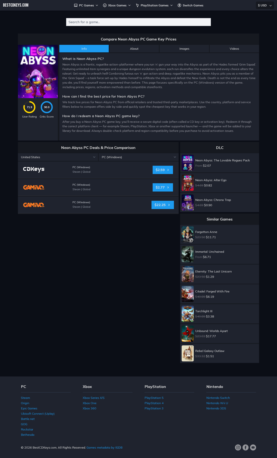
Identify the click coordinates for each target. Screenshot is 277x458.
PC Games (86, 5)
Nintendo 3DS (216, 408)
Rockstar (27, 429)
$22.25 (160, 205)
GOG (24, 424)
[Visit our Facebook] (246, 447)
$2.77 (160, 187)
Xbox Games (117, 5)
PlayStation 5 (154, 398)
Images (184, 48)
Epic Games (29, 408)
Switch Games (193, 5)
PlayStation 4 (154, 403)
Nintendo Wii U (217, 403)
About (134, 48)
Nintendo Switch (218, 398)
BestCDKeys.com (45, 447)
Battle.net (28, 419)
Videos (234, 48)
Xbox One (89, 403)
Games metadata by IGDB (104, 447)
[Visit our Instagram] (238, 447)
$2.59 (160, 170)
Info (84, 48)
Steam (25, 398)
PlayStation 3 (154, 408)
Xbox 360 (89, 408)
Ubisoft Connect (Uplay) (38, 413)
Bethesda (27, 435)
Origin (25, 403)
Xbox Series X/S (94, 398)
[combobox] (138, 22)
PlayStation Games (154, 5)
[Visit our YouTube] (253, 447)
